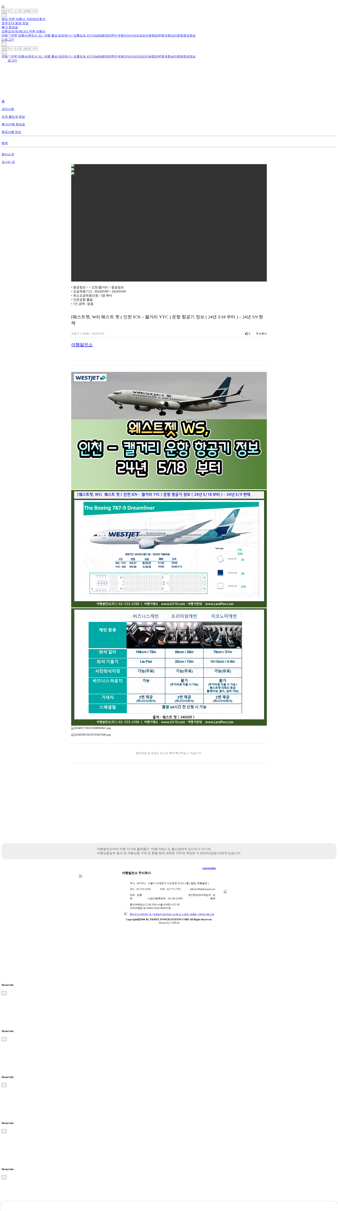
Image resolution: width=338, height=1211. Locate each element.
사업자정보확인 (209, 868)
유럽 (152, 35)
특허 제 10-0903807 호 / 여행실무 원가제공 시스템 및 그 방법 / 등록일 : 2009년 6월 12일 (172, 914)
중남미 (172, 35)
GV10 (91, 35)
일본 (158, 35)
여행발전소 (82, 344)
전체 (5, 35)
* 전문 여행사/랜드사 (23, 35)
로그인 (9, 39)
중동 (180, 35)
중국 (164, 35)
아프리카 (142, 35)
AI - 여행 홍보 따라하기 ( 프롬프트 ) (63, 35)
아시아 (131, 35)
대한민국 (114, 35)
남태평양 (101, 35)
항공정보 (189, 35)
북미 (123, 35)
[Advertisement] (169, 810)
